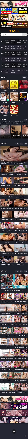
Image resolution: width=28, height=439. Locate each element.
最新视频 (3, 144)
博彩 (2, 41)
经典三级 (13, 54)
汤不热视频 (25, 70)
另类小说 (13, 66)
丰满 (17, 271)
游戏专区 (25, 40)
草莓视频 (19, 70)
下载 (26, 119)
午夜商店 (13, 70)
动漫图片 (25, 58)
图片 (2, 59)
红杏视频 (7, 72)
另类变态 (25, 54)
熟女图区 (19, 60)
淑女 (21, 271)
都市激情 (7, 64)
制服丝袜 (7, 54)
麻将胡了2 (7, 43)
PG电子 (7, 40)
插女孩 (7, 70)
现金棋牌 (19, 43)
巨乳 (21, 143)
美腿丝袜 (7, 60)
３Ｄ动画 (25, 46)
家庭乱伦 (13, 64)
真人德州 (13, 40)
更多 (26, 143)
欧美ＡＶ (19, 46)
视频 (2, 47)
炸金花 (12, 43)
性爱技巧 (25, 66)
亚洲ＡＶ (7, 46)
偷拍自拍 (13, 52)
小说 (2, 65)
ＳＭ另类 (25, 49)
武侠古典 (25, 64)
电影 (2, 53)
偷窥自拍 (7, 58)
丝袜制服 (13, 49)
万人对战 (19, 40)
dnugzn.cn (14, 31)
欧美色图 (19, 58)
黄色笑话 (19, 66)
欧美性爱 (25, 52)
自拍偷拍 (13, 46)
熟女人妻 (7, 49)
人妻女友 (19, 64)
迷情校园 (7, 66)
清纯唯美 (13, 60)
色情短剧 (13, 72)
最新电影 (3, 271)
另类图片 (25, 60)
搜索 (25, 35)
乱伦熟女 (19, 54)
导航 (2, 71)
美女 (17, 143)
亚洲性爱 (7, 52)
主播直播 (19, 49)
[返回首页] (26, 436)
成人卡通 (19, 52)
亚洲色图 (13, 58)
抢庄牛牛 (25, 43)
